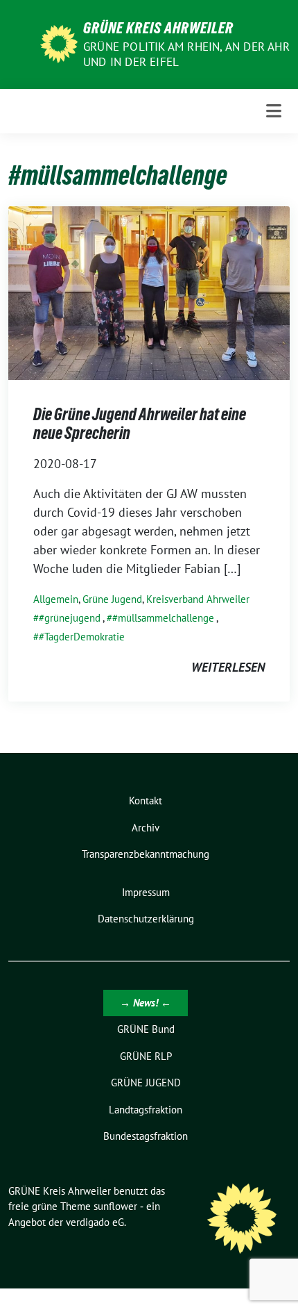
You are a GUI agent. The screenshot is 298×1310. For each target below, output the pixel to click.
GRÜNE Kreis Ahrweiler (158, 28)
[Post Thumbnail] (149, 291)
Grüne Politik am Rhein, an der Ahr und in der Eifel (186, 54)
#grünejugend (69, 617)
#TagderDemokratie (82, 636)
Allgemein (55, 599)
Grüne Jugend (112, 599)
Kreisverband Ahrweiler (197, 599)
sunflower (115, 1206)
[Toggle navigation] (274, 110)
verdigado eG (95, 1222)
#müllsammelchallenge (163, 617)
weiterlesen (228, 667)
